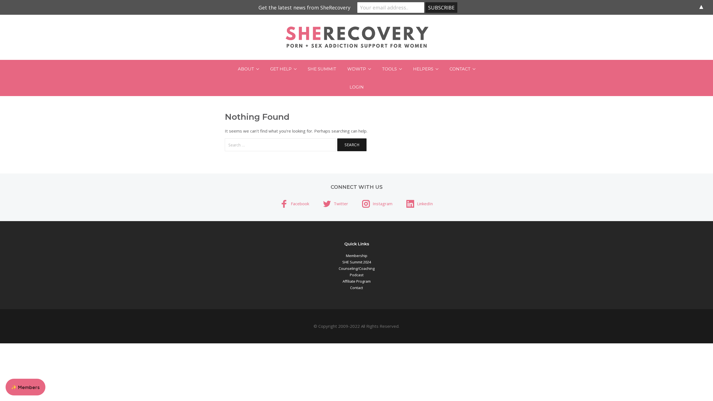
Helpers (423, 69)
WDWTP (356, 69)
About (246, 69)
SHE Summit (322, 69)
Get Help (281, 69)
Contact (460, 69)
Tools (389, 69)
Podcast (356, 274)
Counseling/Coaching (357, 268)
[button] (25, 387)
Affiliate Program (357, 281)
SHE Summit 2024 (356, 262)
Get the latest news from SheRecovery (304, 7)
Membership (356, 255)
